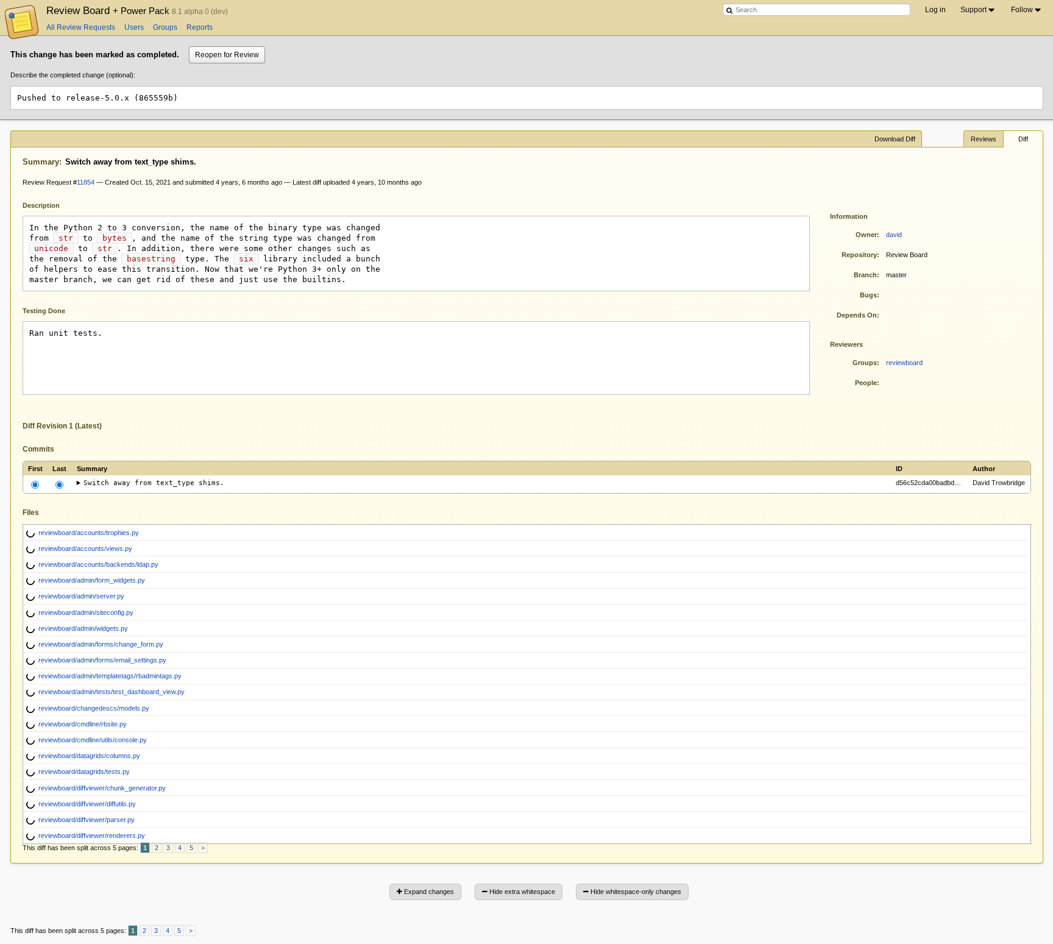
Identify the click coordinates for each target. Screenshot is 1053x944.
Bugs (868, 295)
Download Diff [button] (894, 139)
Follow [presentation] (1022, 9)
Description (50, 204)
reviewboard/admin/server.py (81, 596)
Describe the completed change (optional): (72, 75)
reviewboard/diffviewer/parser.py (86, 819)
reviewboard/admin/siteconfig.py (85, 612)
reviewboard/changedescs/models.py (93, 708)
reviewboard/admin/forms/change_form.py (100, 644)
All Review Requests (80, 27)
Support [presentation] (973, 9)
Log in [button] (935, 9)
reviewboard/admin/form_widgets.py (91, 580)
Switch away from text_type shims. (153, 483)
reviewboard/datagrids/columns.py (89, 755)
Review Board (109, 10)
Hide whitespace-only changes (635, 891)
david (894, 234)
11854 (85, 182)
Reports (199, 27)
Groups (165, 27)
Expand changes (428, 891)
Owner (866, 234)
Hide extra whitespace (521, 891)
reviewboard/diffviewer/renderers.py (91, 835)
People (866, 382)
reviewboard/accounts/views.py (85, 548)
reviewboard (904, 362)
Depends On (857, 315)
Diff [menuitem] (1023, 139)
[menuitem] (978, 10)
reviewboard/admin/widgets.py (83, 628)
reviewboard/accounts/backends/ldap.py (98, 564)
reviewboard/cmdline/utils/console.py (92, 739)
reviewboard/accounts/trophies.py (88, 532)
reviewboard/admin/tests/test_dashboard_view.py (111, 691)
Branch (865, 275)
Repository (859, 254)
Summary (41, 161)
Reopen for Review (227, 55)
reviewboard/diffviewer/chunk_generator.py (102, 788)
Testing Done (44, 310)
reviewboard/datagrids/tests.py (84, 771)
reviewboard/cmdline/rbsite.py (82, 724)
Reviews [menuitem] (983, 139)
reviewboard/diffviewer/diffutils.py (87, 803)
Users (134, 27)
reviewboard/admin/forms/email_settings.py (102, 660)
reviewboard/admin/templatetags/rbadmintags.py (110, 676)
